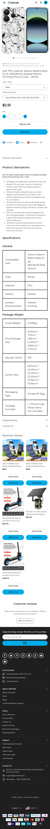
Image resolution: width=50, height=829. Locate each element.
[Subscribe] (25, 643)
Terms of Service (8, 715)
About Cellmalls (8, 692)
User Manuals (7, 758)
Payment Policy (8, 725)
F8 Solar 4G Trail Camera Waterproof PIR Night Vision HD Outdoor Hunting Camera (36, 513)
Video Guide (7, 751)
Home (4, 64)
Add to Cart (25, 124)
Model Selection (9, 92)
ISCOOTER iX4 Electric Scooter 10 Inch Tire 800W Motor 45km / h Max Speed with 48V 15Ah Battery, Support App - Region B (13, 519)
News (4, 696)
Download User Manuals (12, 744)
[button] (25, 158)
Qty (4, 111)
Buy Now (25, 132)
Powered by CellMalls (31, 797)
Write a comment (25, 621)
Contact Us (6, 722)
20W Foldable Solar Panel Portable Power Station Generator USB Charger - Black (35, 465)
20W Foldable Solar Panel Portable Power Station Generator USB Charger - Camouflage (12, 465)
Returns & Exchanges (10, 729)
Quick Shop (13, 477)
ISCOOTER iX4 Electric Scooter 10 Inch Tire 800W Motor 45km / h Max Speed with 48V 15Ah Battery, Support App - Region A (13, 574)
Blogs (4, 700)
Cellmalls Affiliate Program (13, 703)
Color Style (7, 82)
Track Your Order (8, 755)
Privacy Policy (7, 718)
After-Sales (6, 747)
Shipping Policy (8, 733)
